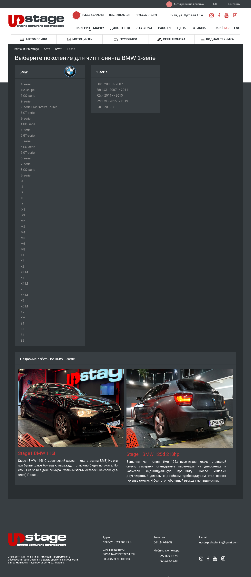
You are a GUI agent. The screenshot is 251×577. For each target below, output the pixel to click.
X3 (22, 266)
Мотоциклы (82, 39)
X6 (22, 301)
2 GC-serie (28, 96)
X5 (22, 289)
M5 (23, 238)
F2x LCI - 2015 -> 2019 (112, 101)
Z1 (22, 323)
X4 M (24, 283)
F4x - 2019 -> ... (106, 107)
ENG (237, 28)
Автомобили (36, 39)
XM (23, 318)
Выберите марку (90, 28)
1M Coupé (28, 90)
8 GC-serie (28, 170)
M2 (23, 221)
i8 (22, 198)
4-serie (26, 130)
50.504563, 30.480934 (116, 559)
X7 (22, 312)
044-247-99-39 (93, 15)
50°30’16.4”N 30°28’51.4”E (119, 554)
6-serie (26, 158)
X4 (22, 278)
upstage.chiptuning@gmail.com (218, 542)
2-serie (26, 101)
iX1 (23, 209)
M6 (23, 244)
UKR (218, 28)
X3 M (24, 272)
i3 (22, 181)
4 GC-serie (28, 124)
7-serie (26, 164)
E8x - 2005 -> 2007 (109, 84)
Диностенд (120, 28)
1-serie (26, 84)
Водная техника (219, 39)
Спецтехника (174, 39)
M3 (23, 227)
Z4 (22, 335)
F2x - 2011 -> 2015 (109, 95)
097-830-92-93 (119, 15)
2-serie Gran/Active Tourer (39, 107)
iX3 (23, 215)
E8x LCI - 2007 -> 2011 (112, 90)
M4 (23, 232)
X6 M (24, 306)
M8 (23, 249)
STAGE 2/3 (144, 28)
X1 (22, 255)
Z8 (22, 340)
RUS (227, 28)
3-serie (26, 118)
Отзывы (199, 28)
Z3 (22, 329)
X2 (22, 261)
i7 (22, 192)
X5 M (24, 295)
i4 (22, 187)
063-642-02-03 (146, 15)
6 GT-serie (28, 153)
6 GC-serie (28, 147)
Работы (164, 28)
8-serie (26, 175)
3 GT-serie (28, 113)
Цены (181, 28)
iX (22, 204)
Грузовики (128, 39)
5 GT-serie (28, 135)
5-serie (26, 141)
